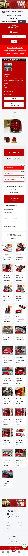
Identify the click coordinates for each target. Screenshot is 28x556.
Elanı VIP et (15, 172)
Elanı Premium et (15, 178)
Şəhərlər (18, 36)
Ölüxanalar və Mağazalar (15, 48)
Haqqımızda (13, 18)
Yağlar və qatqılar (12, 53)
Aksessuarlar (22, 50)
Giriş (21, 22)
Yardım (4, 22)
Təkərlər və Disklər (10, 50)
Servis (22, 53)
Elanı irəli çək (15, 167)
